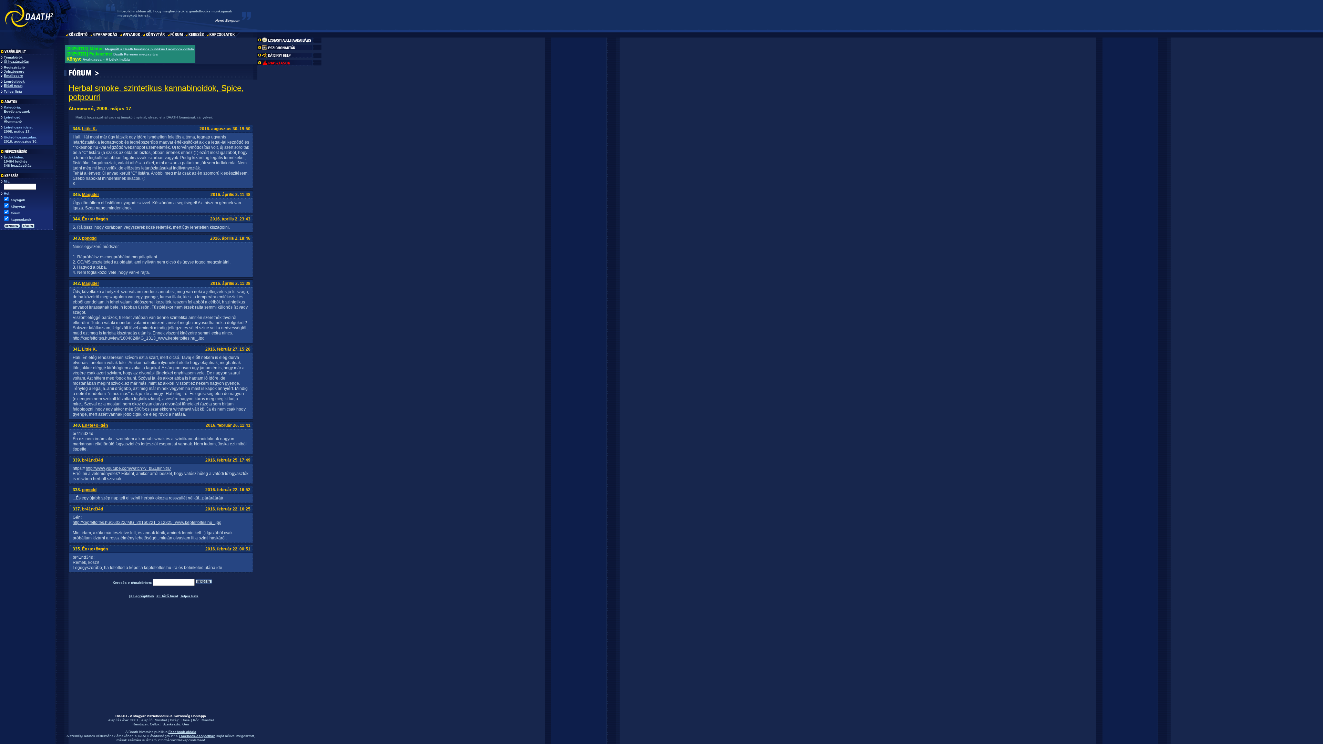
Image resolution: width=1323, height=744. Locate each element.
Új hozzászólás (16, 61)
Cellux (155, 724)
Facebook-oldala (182, 732)
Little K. (89, 128)
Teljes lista (13, 91)
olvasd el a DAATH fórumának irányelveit (180, 117)
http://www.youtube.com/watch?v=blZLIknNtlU (128, 468)
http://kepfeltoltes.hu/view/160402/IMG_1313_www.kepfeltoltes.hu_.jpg (139, 338)
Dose (186, 720)
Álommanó (13, 121)
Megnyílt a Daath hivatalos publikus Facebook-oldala (149, 49)
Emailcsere (13, 76)
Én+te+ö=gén (95, 219)
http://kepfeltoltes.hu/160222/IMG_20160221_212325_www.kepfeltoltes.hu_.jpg (147, 522)
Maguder (90, 194)
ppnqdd (89, 238)
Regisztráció (14, 67)
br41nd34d (92, 460)
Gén (185, 724)
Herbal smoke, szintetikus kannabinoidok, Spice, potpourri (156, 92)
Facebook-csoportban (197, 736)
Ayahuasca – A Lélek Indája (106, 59)
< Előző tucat (167, 596)
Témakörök (13, 57)
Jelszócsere (14, 71)
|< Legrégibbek (141, 596)
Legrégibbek (14, 81)
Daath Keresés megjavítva (135, 54)
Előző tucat (13, 85)
